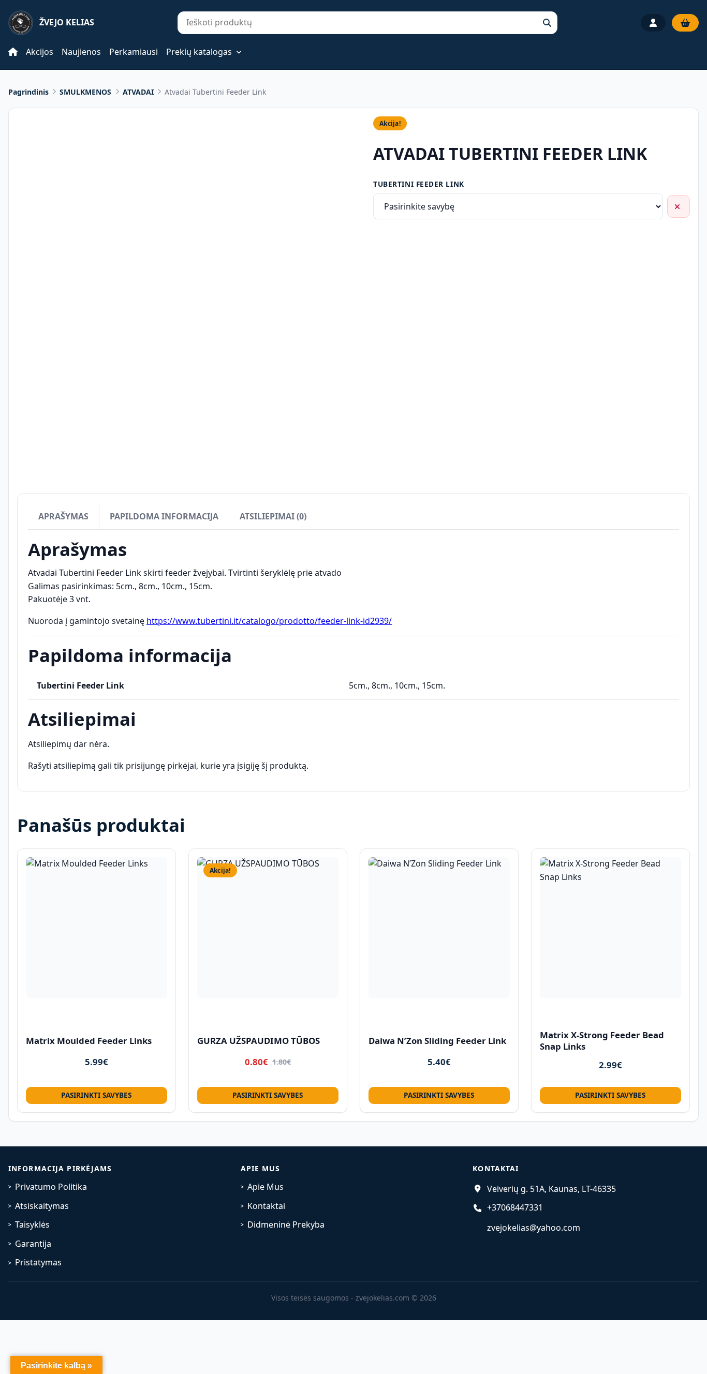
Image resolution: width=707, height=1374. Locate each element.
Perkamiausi (133, 51)
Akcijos (39, 51)
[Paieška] (547, 23)
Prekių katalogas (199, 52)
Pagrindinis (28, 92)
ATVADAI (138, 92)
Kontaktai (266, 1206)
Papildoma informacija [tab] (164, 516)
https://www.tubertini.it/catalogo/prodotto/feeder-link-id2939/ (269, 620)
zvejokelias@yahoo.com (533, 1227)
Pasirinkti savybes (96, 1095)
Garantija (33, 1243)
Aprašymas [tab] (63, 516)
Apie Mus (265, 1186)
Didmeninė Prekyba (286, 1224)
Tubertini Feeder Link (418, 184)
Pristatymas (38, 1262)
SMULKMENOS (85, 92)
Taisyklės (32, 1224)
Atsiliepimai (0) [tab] (273, 516)
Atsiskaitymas (42, 1206)
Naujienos (81, 51)
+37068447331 (515, 1207)
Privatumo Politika (51, 1186)
